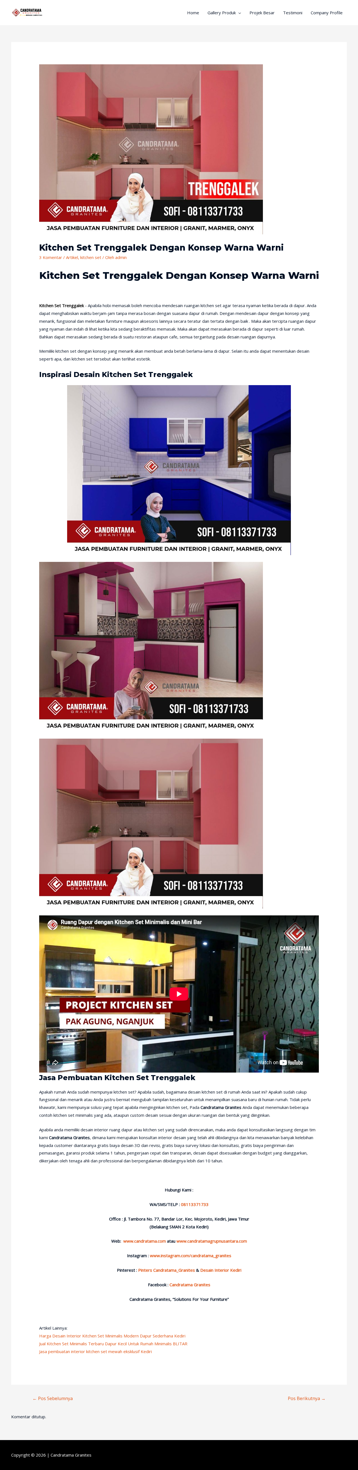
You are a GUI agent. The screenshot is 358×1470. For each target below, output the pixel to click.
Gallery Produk (222, 12)
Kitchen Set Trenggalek (61, 305)
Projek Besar (262, 12)
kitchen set (90, 257)
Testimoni (292, 12)
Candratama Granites (71, 1455)
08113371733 (195, 1204)
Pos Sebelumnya (52, 1398)
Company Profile (327, 12)
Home (193, 12)
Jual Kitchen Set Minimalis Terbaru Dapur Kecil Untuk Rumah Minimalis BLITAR (113, 1343)
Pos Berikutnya (307, 1398)
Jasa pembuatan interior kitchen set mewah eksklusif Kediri (95, 1351)
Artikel (72, 257)
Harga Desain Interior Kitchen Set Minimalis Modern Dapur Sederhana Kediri (112, 1336)
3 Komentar (50, 257)
